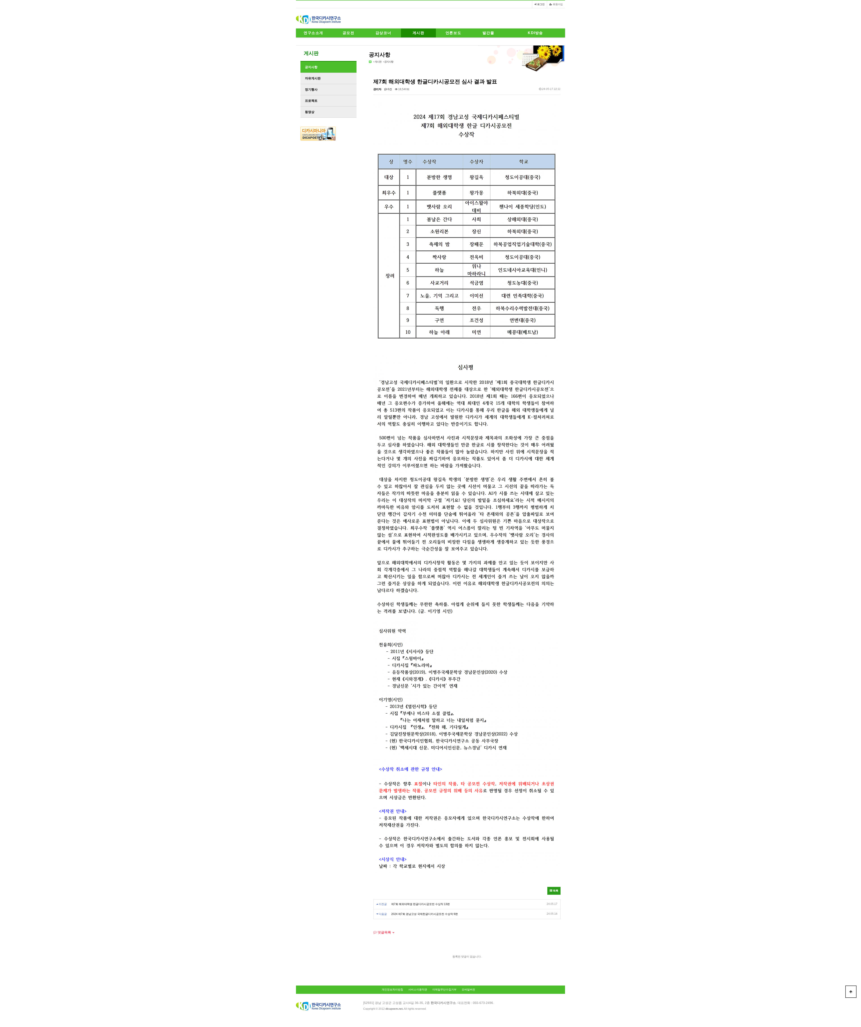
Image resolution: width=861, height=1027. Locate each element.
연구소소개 (313, 33)
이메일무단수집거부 (444, 989)
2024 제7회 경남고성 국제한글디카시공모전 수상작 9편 (424, 914)
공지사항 (388, 61)
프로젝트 (311, 100)
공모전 (348, 33)
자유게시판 (313, 78)
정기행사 (311, 89)
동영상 (309, 112)
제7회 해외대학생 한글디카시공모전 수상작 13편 (420, 904)
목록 (555, 890)
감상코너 (383, 33)
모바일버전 (468, 989)
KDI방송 (535, 33)
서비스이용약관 (417, 989)
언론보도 (453, 33)
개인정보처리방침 (392, 989)
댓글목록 (384, 932)
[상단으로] (851, 992)
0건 (389, 89)
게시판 (418, 33)
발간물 (488, 33)
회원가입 (557, 4)
